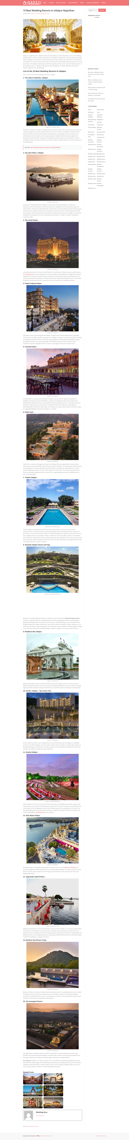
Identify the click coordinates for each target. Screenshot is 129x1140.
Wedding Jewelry (92, 164)
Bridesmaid (91, 112)
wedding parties (41, 812)
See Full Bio (39, 1116)
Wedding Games (101, 159)
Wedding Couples (92, 154)
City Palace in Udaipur (69, 867)
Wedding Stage (92, 176)
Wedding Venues (34, 1126)
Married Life (91, 132)
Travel (82, 2)
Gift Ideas (99, 122)
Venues (103, 2)
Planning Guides (101, 132)
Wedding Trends (92, 179)
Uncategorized (100, 137)
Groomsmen (91, 124)
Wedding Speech (101, 173)
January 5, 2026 (34, 13)
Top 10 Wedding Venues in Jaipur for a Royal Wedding (45, 147)
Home (44, 2)
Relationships (73, 2)
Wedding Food (91, 159)
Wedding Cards (92, 149)
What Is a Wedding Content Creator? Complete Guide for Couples (95, 82)
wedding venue (30, 274)
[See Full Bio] (44, 1116)
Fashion (51, 2)
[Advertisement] (52, 606)
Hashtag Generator (93, 2)
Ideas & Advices (61, 2)
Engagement (100, 119)
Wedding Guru (45, 13)
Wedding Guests (101, 161)
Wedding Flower (101, 156)
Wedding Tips (100, 176)
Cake (98, 112)
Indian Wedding (92, 127)
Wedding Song (91, 173)
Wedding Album (92, 144)
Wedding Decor (101, 154)
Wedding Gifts (91, 161)
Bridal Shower (100, 109)
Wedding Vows (91, 188)
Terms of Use (102, 1136)
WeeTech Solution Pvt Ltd (46, 1136)
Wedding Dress (92, 156)
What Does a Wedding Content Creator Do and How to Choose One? (96, 74)
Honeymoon (100, 124)
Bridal (89, 109)
